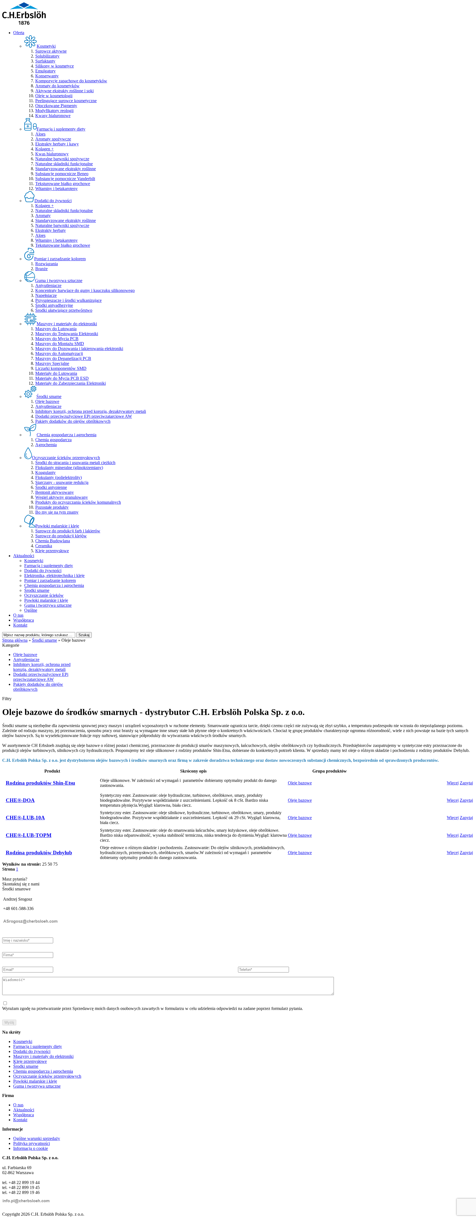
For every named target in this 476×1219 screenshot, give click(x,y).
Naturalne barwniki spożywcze (62, 158)
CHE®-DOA (20, 800)
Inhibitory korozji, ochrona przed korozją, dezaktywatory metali (90, 411)
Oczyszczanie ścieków (44, 595)
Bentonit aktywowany (54, 492)
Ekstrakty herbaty (50, 230)
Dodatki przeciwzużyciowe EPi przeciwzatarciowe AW (83, 416)
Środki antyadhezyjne (54, 305)
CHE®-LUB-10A (25, 817)
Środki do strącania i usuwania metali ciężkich (75, 462)
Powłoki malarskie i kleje (46, 600)
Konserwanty (47, 76)
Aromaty (43, 215)
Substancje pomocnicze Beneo (61, 173)
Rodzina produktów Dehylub (39, 852)
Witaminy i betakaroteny (56, 188)
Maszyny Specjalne (52, 363)
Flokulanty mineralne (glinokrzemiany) (69, 467)
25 (44, 864)
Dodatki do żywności (42, 570)
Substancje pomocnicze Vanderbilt (65, 178)
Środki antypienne (51, 487)
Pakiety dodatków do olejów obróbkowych (72, 421)
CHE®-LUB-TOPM (29, 835)
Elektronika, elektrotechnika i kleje (54, 575)
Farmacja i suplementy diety (48, 565)
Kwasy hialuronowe (53, 115)
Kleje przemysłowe (52, 550)
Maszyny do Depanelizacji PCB (63, 358)
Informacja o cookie (30, 1148)
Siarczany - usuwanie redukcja (61, 482)
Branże (41, 268)
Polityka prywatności (31, 1143)
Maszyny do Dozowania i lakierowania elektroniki (79, 348)
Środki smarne (36, 590)
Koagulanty (45, 472)
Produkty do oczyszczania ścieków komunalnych (78, 502)
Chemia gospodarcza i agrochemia (54, 585)
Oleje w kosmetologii (53, 95)
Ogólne (30, 610)
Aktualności (23, 555)
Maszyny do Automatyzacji (59, 353)
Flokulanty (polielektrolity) (58, 477)
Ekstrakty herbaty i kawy (57, 144)
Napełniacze (46, 295)
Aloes (40, 134)
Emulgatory (45, 71)
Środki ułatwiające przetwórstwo (63, 310)
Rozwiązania (46, 263)
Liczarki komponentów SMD (60, 368)
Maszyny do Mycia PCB (57, 338)
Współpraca (23, 620)
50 (50, 864)
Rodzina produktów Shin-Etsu (40, 783)
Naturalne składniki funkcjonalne (64, 163)
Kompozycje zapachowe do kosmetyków (71, 80)
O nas (18, 615)
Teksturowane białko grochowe (62, 183)
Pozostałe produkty (52, 507)
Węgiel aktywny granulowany (61, 497)
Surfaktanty (45, 61)
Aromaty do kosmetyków (57, 85)
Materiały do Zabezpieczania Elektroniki (70, 383)
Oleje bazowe (47, 401)
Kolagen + (44, 149)
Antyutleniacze (48, 285)
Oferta (18, 32)
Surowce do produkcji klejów (61, 535)
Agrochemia (46, 444)
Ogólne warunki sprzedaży (36, 1138)
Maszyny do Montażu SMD (59, 343)
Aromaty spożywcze (53, 139)
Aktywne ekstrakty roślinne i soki (64, 90)
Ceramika (43, 545)
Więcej (453, 783)
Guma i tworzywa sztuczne (48, 605)
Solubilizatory (47, 56)
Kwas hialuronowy (52, 153)
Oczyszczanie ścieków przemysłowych (47, 1076)
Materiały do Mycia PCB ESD (62, 378)
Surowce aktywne (51, 51)
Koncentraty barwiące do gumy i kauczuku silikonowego (85, 290)
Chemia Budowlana (52, 540)
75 (55, 864)
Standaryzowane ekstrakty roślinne (65, 168)
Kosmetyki (33, 560)
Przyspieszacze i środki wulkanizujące (68, 300)
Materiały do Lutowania (56, 373)
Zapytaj (466, 783)
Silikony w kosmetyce (54, 66)
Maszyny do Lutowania (56, 328)
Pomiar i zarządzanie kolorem (50, 580)
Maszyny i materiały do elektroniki (43, 1056)
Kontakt (20, 625)
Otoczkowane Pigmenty (56, 105)
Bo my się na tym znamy (57, 512)
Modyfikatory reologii (54, 110)
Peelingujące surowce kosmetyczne (66, 100)
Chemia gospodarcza (53, 439)
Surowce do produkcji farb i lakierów (67, 531)
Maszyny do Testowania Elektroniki (66, 333)
